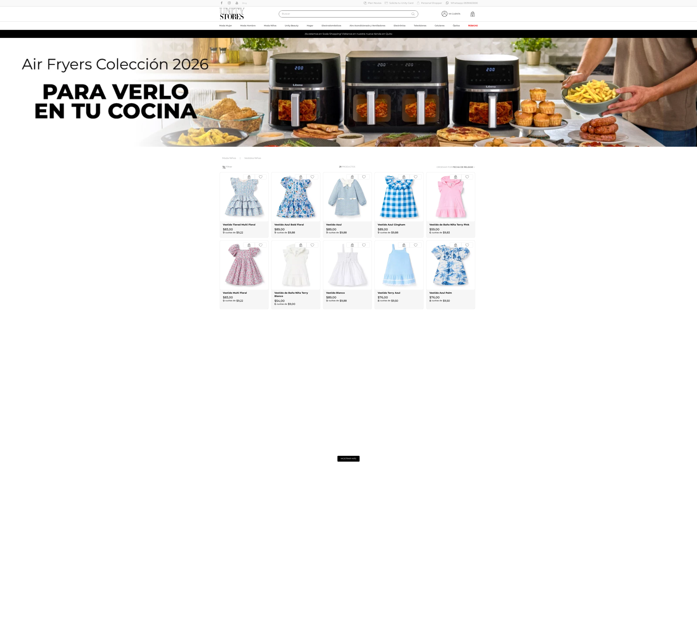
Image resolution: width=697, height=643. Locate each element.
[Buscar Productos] (413, 14)
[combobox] (348, 14)
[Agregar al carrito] (249, 176)
